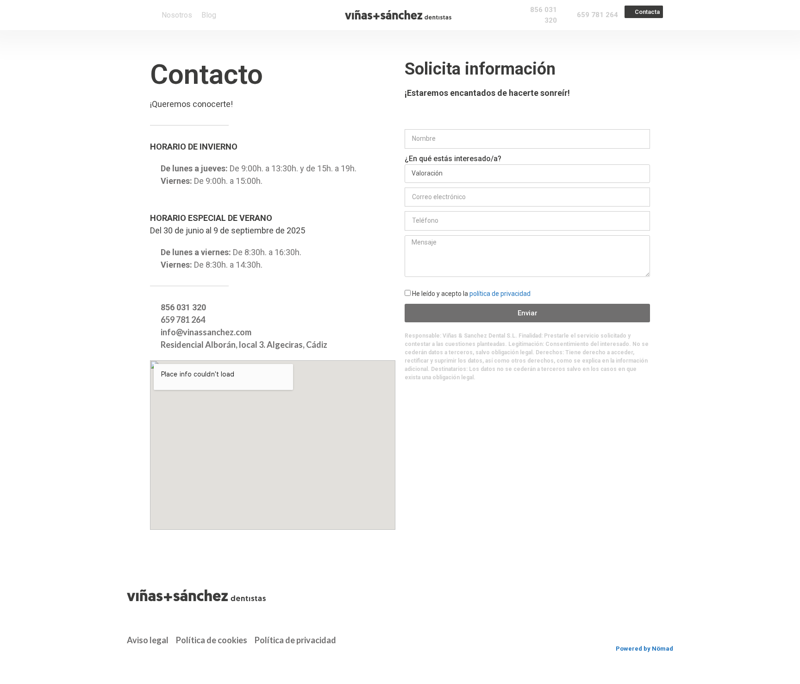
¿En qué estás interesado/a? (453, 158)
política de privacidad (500, 293)
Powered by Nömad (644, 648)
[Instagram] (148, 659)
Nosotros (177, 15)
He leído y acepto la (471, 293)
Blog (208, 15)
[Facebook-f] (130, 659)
